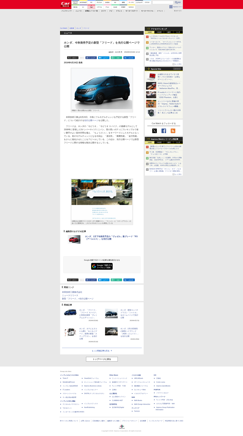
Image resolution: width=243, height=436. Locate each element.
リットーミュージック (119, 378)
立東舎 (114, 390)
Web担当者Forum (69, 382)
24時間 (159, 32)
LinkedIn (130, 58)
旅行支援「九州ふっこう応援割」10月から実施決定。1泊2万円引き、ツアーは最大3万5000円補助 (165, 160)
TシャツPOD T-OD (119, 386)
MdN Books (138, 400)
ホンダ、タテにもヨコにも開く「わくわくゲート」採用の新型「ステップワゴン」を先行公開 (88, 334)
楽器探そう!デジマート (120, 382)
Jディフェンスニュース (142, 382)
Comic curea (160, 382)
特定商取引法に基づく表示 (174, 421)
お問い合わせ (85, 421)
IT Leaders (66, 390)
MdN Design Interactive (142, 404)
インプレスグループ (155, 421)
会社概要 (143, 421)
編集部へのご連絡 (113, 421)
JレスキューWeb (140, 390)
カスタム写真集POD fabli (165, 403)
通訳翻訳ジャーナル (141, 386)
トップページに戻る (102, 359)
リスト (82, 58)
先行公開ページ (91, 120)
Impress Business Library (93, 386)
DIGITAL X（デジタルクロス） (94, 393)
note (118, 58)
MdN (133, 397)
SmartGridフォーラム (91, 378)
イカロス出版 (136, 375)
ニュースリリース (70, 295)
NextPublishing (89, 407)
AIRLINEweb (138, 378)
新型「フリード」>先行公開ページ (78, 299)
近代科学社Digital (118, 407)
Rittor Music (113, 375)
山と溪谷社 (113, 393)
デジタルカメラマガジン (71, 404)
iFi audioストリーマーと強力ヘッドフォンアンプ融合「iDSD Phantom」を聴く (169, 94)
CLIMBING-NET (117, 400)
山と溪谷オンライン (119, 397)
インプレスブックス (91, 403)
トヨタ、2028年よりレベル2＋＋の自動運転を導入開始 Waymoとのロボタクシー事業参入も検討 (165, 61)
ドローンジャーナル (69, 393)
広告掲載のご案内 (99, 421)
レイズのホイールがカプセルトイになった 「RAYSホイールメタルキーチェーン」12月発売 (165, 38)
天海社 (158, 378)
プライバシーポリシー (129, 421)
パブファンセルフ (162, 393)
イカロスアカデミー (141, 393)
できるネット (67, 408)
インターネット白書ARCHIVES (73, 412)
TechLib (137, 411)
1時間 (150, 32)
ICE (155, 375)
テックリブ (135, 408)
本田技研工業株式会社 (72, 292)
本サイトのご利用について (69, 421)
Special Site (156, 69)
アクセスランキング (159, 29)
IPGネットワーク (159, 397)
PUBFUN (157, 390)
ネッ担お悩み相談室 (69, 397)
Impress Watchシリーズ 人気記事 (164, 139)
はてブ (105, 58)
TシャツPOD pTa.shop (164, 400)
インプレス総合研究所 (70, 386)
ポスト (74, 58)
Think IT (65, 378)
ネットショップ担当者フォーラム (95, 382)
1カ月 (178, 32)
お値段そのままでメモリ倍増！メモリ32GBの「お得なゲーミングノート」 (169, 76)
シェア (93, 58)
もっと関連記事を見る (100, 351)
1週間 (169, 32)
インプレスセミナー (91, 390)
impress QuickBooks (163, 386)
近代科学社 (113, 404)
